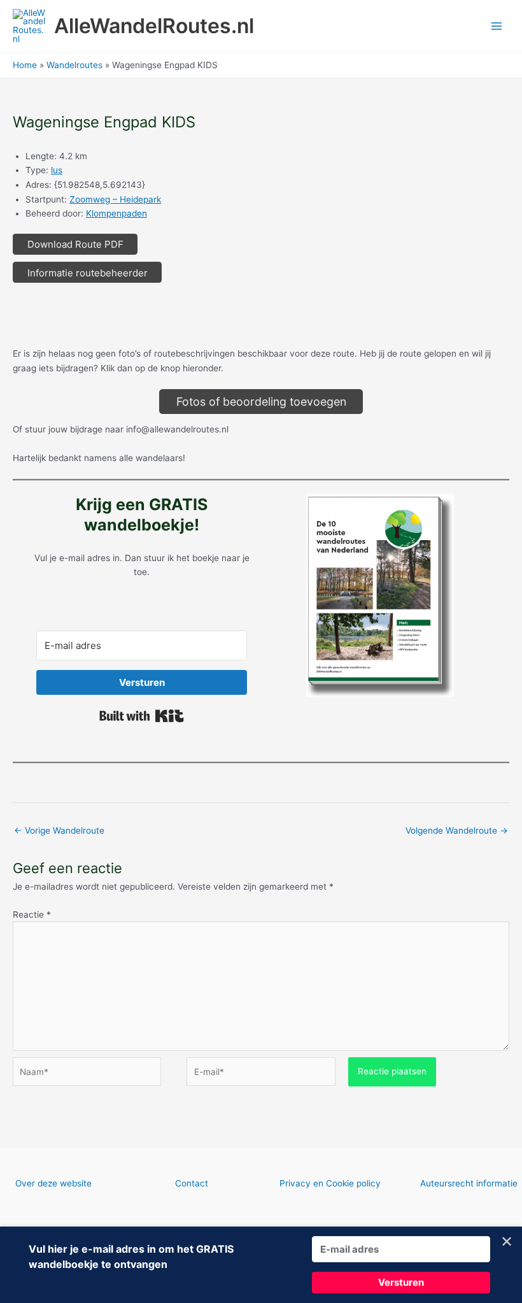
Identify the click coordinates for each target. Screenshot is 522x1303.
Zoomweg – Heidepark (115, 199)
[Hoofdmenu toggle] (497, 26)
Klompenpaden (116, 213)
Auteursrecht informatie (469, 1183)
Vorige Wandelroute (59, 830)
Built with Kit (141, 715)
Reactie (32, 914)
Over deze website (53, 1183)
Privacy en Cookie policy (330, 1183)
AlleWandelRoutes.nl (154, 25)
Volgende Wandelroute (457, 830)
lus (56, 170)
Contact (191, 1183)
